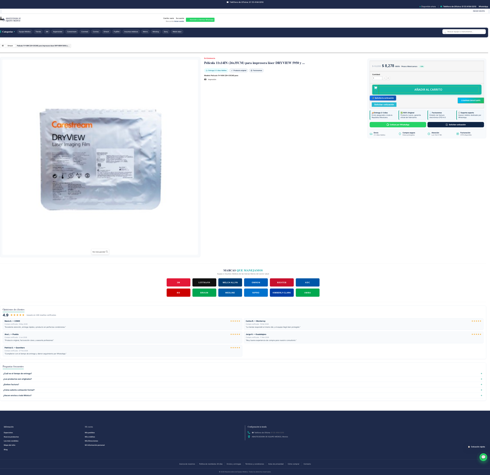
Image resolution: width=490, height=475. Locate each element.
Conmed (84, 32)
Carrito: (168, 18)
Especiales (8, 433)
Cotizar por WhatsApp (399, 124)
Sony (166, 32)
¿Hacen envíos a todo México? (17, 395)
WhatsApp (483, 6)
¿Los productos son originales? (17, 379)
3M (47, 32)
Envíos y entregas (234, 464)
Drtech (106, 32)
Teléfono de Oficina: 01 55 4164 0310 (244, 2)
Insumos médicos (131, 32)
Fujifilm (116, 32)
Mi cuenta (89, 426)
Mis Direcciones (91, 441)
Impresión (212, 79)
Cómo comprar (293, 464)
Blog (6, 449)
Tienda (38, 32)
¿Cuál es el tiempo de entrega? (17, 373)
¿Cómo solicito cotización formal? (19, 390)
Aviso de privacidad (276, 464)
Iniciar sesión (479, 11)
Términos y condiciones (254, 464)
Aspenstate (57, 32)
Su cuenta (180, 18)
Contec (96, 32)
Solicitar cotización (457, 124)
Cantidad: (376, 74)
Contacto (307, 464)
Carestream (71, 32)
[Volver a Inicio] (2, 46)
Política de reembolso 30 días (211, 464)
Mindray (156, 32)
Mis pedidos (90, 433)
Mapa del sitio (9, 445)
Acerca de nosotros (187, 464)
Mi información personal (95, 445)
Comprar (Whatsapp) (470, 100)
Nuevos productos (11, 437)
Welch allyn (177, 32)
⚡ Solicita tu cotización (383, 98)
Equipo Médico (25, 32)
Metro (145, 32)
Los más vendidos (11, 441)
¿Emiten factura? (11, 384)
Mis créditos (90, 437)
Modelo (207, 75)
